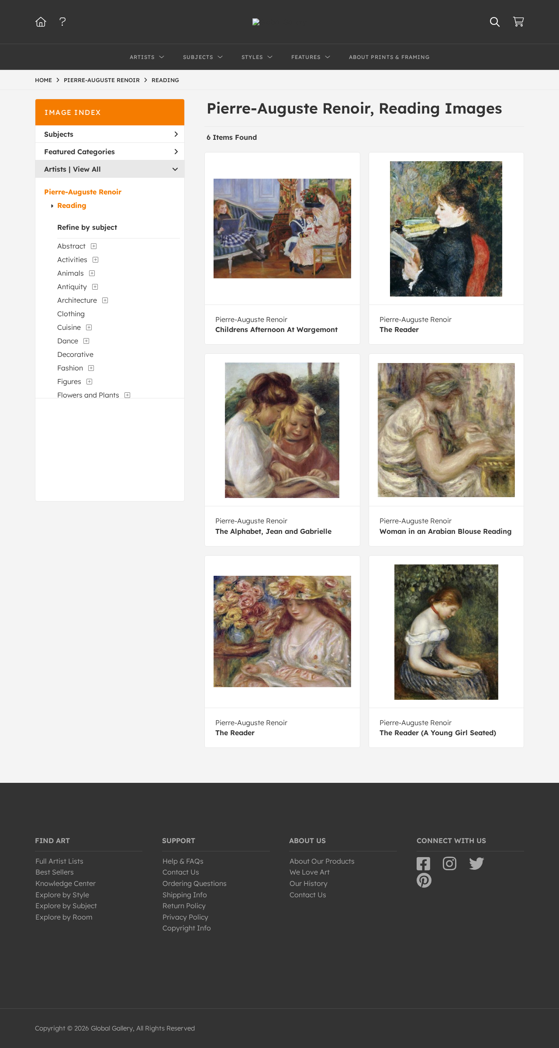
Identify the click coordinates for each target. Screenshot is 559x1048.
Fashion (70, 367)
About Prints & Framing (389, 57)
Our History (309, 883)
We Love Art (310, 872)
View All (87, 169)
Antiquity (72, 286)
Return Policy (184, 905)
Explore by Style (62, 894)
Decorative (75, 354)
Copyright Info (186, 927)
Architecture (77, 300)
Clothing (71, 313)
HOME (43, 79)
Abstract (71, 246)
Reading (71, 205)
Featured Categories (79, 151)
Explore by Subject (66, 905)
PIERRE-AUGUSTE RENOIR (102, 79)
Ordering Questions (194, 883)
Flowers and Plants (88, 395)
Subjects (58, 134)
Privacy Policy (185, 917)
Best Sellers (54, 872)
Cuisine (69, 327)
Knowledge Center (65, 883)
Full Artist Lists (59, 861)
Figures (69, 381)
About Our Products (322, 861)
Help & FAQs (183, 861)
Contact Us (180, 872)
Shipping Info (184, 894)
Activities (72, 259)
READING (165, 79)
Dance (67, 340)
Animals (70, 273)
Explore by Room (64, 917)
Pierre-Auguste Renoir (82, 191)
